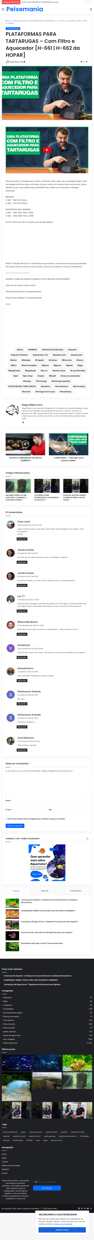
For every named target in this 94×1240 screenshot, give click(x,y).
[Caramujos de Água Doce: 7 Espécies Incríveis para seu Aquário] (12, 925)
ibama (46, 365)
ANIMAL (33, 349)
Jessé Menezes (25, 737)
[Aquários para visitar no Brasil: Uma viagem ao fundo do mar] (47, 1063)
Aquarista (6, 1136)
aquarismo (64, 1132)
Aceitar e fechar (62, 1230)
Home (4, 1154)
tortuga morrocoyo (46, 391)
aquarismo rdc (41, 355)
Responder (22, 539)
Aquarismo (7, 997)
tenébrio (46, 386)
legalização (15, 370)
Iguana (58, 365)
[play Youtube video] (47, 150)
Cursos (4, 1173)
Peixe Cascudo (9, 1024)
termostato (79, 386)
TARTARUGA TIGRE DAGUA (23, 386)
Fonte (8, 304)
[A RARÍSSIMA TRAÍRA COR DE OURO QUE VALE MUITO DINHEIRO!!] (12, 914)
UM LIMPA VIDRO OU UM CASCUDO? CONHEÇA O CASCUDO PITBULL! (16, 497)
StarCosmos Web (49, 1208)
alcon (20, 349)
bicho (14, 360)
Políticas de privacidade (62, 1224)
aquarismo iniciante (77, 1132)
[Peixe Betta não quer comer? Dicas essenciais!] (12, 946)
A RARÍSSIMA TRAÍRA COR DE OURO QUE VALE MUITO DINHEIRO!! (48, 910)
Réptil (53, 376)
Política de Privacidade (11, 1165)
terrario (27, 391)
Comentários (75, 891)
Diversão (67, 360)
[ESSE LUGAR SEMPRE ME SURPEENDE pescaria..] (47, 1080)
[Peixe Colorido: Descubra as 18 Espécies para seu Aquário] (12, 935)
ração (41, 376)
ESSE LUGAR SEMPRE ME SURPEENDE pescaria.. (40, 2)
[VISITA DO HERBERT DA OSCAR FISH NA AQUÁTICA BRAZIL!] (77, 1110)
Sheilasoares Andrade (29, 691)
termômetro (62, 386)
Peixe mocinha (9, 1028)
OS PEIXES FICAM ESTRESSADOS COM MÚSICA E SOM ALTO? (46, 497)
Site (50, 810)
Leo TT (21, 596)
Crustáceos (7, 1005)
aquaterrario (60, 355)
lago (81, 365)
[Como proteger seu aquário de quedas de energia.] (16, 1063)
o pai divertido (78, 370)
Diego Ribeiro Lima (16, 62)
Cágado (40, 360)
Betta (5, 1001)
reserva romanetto (71, 376)
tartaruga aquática (61, 381)
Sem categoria (9, 1039)
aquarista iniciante (19, 1136)
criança (53, 360)
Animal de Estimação (53, 349)
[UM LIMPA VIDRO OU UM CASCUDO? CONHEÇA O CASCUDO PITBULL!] (18, 486)
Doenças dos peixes (11, 1016)
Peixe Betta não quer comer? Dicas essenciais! (42, 943)
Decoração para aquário (12, 1013)
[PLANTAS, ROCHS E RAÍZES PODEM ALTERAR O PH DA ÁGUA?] (75, 486)
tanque (27, 381)
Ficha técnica (8, 1020)
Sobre (4, 1158)
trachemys (66, 391)
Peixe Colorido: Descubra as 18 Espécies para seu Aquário (46, 932)
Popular (16, 891)
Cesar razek (23, 521)
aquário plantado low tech (68, 1136)
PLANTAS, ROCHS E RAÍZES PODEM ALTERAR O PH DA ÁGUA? (74, 497)
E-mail (9, 810)
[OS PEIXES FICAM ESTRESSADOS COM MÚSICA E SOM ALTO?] (46, 486)
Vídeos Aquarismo (10, 1043)
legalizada (31, 370)
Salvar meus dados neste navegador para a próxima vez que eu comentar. (36, 819)
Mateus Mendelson (27, 622)
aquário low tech (35, 1136)
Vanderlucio (23, 645)
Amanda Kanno (25, 668)
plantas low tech (56, 1140)
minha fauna (59, 370)
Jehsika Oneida (25, 550)
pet (16, 376)
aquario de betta (51, 1132)
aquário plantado (49, 1136)
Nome (9, 800)
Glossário (5, 1169)
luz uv (45, 370)
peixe (38, 1140)
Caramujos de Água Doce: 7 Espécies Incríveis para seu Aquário (49, 921)
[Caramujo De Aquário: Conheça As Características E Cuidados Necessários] (12, 903)
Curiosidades (8, 1009)
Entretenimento (18, 1140)
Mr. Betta (30, 1140)
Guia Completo (30, 365)
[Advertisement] (47, 32)
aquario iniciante (20, 355)
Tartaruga (42, 381)
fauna (80, 360)
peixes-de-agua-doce (11, 1035)
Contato (5, 1162)
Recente (44, 891)
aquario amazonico (35, 1132)
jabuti (70, 365)
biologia (26, 360)
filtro (14, 365)
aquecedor (77, 355)
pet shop (28, 376)
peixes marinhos (9, 1032)
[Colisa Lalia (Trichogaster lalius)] (16, 1086)
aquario (73, 349)
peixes (45, 1140)
